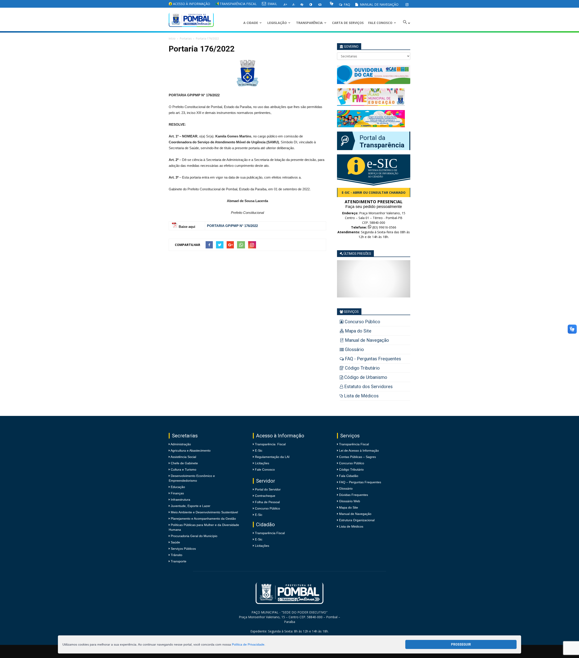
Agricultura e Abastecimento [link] (190, 450)
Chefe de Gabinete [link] (184, 463)
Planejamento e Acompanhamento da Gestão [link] (203, 518)
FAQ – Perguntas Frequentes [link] (360, 482)
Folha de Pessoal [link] (267, 502)
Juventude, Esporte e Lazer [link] (190, 506)
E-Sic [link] (258, 450)
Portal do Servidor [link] (268, 489)
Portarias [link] (186, 38)
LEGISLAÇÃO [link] (277, 23)
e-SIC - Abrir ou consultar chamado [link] (374, 192)
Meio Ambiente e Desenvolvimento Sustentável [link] (204, 512)
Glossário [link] (346, 488)
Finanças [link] (177, 493)
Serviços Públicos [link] (183, 548)
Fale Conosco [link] (380, 23)
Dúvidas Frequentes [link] (353, 495)
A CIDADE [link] (250, 23)
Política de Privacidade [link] (248, 644)
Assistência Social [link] (183, 457)
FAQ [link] (346, 4)
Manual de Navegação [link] (379, 4)
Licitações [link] (262, 463)
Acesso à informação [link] (191, 4)
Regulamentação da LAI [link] (272, 457)
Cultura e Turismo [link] (183, 469)
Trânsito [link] (176, 555)
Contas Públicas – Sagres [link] (357, 457)
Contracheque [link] (265, 496)
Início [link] (172, 38)
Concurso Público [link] (267, 508)
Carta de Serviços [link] (348, 23)
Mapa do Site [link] (348, 507)
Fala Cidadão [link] (348, 476)
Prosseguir (461, 644)
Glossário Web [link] (349, 501)
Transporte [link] (178, 561)
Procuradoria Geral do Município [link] (194, 536)
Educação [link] (177, 487)
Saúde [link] (175, 542)
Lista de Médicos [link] (351, 526)
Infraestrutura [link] (180, 499)
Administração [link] (180, 444)
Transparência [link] (309, 23)
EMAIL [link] (272, 4)
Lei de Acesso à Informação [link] (359, 450)
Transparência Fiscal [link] (238, 4)
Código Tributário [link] (351, 469)
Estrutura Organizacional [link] (357, 520)
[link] (406, 4)
